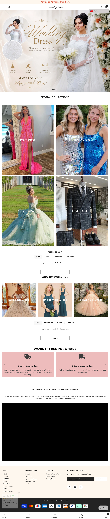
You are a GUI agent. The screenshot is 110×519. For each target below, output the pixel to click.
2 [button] (55, 89)
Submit (101, 479)
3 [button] (57, 89)
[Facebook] (69, 487)
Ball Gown (70, 256)
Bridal (38, 323)
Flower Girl (70, 323)
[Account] (101, 7)
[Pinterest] (81, 487)
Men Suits (58, 256)
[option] (55, 2)
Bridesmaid (48, 323)
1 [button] (53, 89)
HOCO (38, 256)
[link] (28, 364)
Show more (55, 272)
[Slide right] (105, 364)
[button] (2, 51)
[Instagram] (75, 487)
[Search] (9, 7)
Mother (60, 323)
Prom (48, 256)
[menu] (3, 7)
